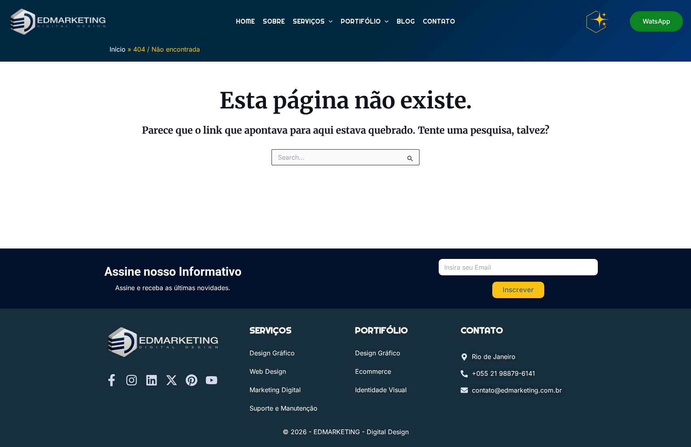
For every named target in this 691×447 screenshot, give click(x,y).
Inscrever (518, 290)
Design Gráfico (272, 353)
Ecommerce (373, 371)
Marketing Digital (275, 390)
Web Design (268, 371)
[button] (329, 22)
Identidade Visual (381, 390)
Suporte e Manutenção (284, 408)
